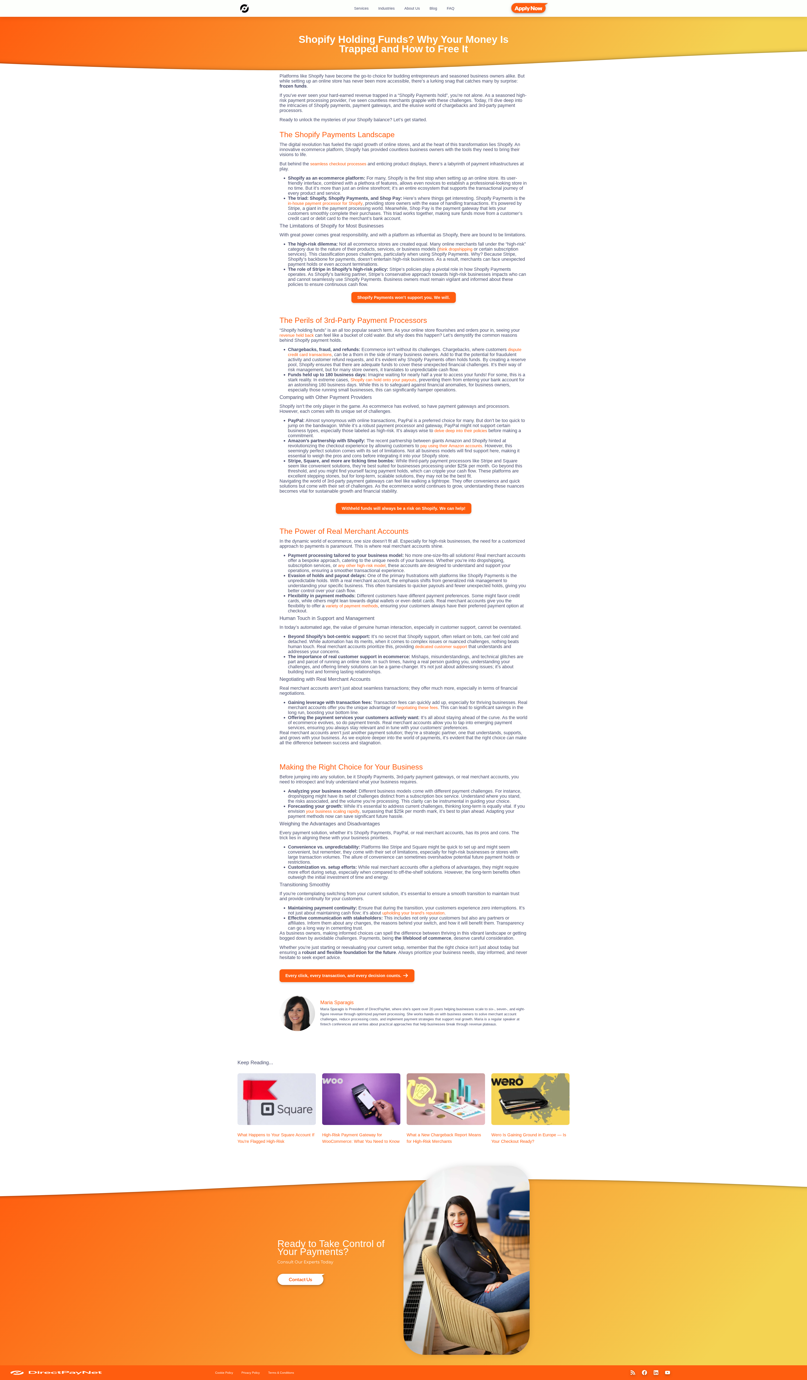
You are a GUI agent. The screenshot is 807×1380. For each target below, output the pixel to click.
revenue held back (297, 335)
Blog (433, 8)
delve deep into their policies (460, 430)
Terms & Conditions (281, 1372)
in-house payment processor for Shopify (325, 203)
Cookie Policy (224, 1372)
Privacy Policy (250, 1372)
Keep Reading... (255, 1062)
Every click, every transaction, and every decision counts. (343, 975)
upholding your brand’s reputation (413, 913)
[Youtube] (667, 1372)
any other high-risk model (361, 565)
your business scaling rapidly (332, 811)
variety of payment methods (352, 606)
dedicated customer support (441, 646)
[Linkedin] (656, 1372)
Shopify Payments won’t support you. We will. (403, 297)
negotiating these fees (417, 707)
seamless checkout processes (338, 164)
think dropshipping (455, 249)
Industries (386, 8)
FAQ (450, 8)
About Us (412, 8)
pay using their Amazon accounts (451, 445)
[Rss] (633, 1372)
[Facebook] (644, 1372)
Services (361, 8)
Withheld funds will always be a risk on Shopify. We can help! (403, 508)
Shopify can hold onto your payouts (383, 380)
